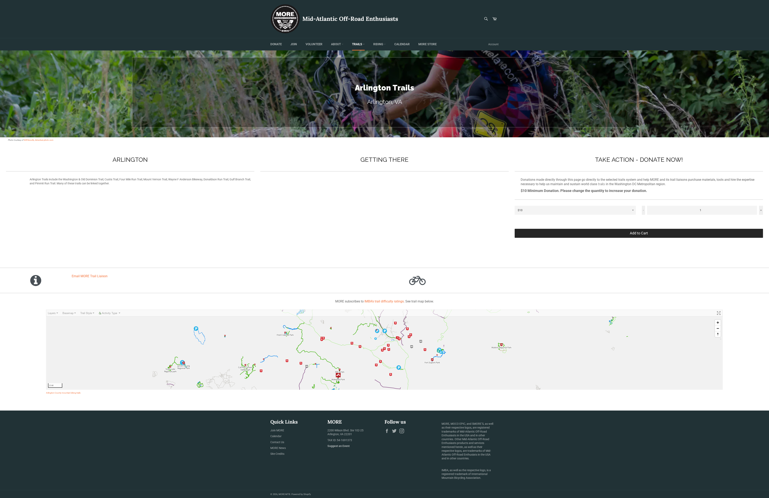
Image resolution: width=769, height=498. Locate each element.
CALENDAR (402, 44)
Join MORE (277, 430)
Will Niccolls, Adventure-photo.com (38, 140)
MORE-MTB (284, 494)
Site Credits (277, 453)
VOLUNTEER (314, 44)
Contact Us (277, 442)
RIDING (378, 44)
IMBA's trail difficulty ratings (384, 301)
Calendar (276, 436)
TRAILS (357, 44)
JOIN (293, 44)
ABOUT (336, 44)
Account (493, 44)
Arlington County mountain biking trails (63, 393)
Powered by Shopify (301, 494)
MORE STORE (427, 44)
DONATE (276, 44)
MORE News (278, 448)
